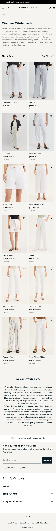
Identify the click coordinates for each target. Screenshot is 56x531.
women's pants (30, 420)
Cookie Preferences (27, 523)
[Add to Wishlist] (24, 65)
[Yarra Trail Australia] (28, 7)
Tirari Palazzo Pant (36, 204)
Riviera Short (8, 255)
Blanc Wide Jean (10, 306)
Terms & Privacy (12, 523)
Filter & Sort (7, 56)
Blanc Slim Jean (35, 306)
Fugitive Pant (8, 357)
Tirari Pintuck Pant (10, 102)
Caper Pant (33, 255)
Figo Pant (6, 153)
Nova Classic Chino (37, 357)
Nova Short (7, 204)
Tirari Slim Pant (35, 153)
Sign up (47, 460)
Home (4, 15)
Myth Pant (33, 102)
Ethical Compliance (42, 523)
